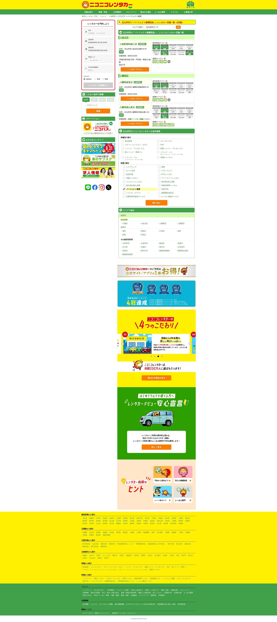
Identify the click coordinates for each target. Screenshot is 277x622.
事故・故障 (125, 595)
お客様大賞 (178, 592)
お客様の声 (188, 12)
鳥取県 (180, 521)
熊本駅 (98, 535)
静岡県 (85, 521)
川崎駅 (132, 532)
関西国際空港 (140, 544)
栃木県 (167, 518)
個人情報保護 (119, 604)
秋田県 (111, 518)
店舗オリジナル (166, 157)
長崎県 (145, 523)
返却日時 (91, 47)
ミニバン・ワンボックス (134, 148)
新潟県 (105, 521)
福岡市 (123, 227)
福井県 (125, 521)
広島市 (85, 558)
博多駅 (91, 535)
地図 (121, 52)
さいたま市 (106, 555)
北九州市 (121, 16)
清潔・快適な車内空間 (128, 592)
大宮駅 (138, 532)
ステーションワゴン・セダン (136, 145)
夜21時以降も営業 (133, 185)
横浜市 (115, 555)
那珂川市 (144, 251)
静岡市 (143, 555)
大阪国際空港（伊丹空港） (156, 544)
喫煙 (106, 79)
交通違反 (134, 595)
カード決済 (130, 171)
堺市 (177, 555)
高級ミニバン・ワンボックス (171, 148)
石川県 (118, 521)
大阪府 (132, 521)
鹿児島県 (173, 523)
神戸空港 (171, 544)
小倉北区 (124, 37)
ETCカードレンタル (113, 578)
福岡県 (113, 16)
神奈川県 (139, 518)
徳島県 (105, 523)
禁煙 (163, 167)
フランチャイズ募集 (106, 604)
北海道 (85, 518)
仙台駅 (91, 532)
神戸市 (184, 555)
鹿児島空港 (94, 546)
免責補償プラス (155, 578)
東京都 (132, 518)
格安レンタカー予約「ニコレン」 (95, 16)
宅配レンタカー (132, 178)
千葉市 (98, 555)
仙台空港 (95, 544)
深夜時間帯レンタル (169, 185)
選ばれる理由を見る (156, 378)
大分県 (159, 523)
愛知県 (187, 518)
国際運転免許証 (167, 193)
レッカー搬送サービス (170, 196)
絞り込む (156, 203)
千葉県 (154, 518)
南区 (179, 231)
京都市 (165, 555)
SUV (162, 145)
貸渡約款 (153, 595)
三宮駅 (180, 532)
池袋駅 (105, 532)
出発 (89, 30)
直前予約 (164, 189)
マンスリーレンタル (134, 182)
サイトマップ (143, 595)
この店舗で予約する (135, 69)
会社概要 (86, 604)
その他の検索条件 (93, 67)
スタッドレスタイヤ (184, 578)
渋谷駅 (111, 532)
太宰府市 (181, 247)
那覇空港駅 (106, 535)
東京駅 (118, 532)
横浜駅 (125, 532)
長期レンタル (127, 578)
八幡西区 (124, 76)
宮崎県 (165, 523)
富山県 (111, 521)
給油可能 (129, 174)
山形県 (118, 518)
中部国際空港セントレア (125, 544)
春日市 (162, 247)
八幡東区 (162, 223)
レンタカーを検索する (98, 85)
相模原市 (129, 555)
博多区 (143, 231)
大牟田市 (125, 243)
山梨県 (180, 518)
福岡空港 (86, 546)
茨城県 (160, 518)
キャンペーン (131, 12)
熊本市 (106, 558)
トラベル (174, 12)
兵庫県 (138, 521)
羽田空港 (112, 544)
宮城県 (105, 518)
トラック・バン (166, 152)
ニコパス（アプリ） (134, 193)
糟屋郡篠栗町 (164, 251)
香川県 (111, 523)
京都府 (145, 521)
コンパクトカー (166, 141)
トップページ (87, 590)
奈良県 (167, 521)
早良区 (143, 235)
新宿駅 (98, 532)
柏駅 (153, 532)
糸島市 (125, 251)
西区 (124, 235)
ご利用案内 (117, 12)
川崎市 (121, 555)
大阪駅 (167, 532)
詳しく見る (156, 447)
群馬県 (174, 518)
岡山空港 (179, 544)
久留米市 (144, 243)
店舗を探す (88, 12)
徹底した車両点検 (144, 592)
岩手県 (98, 518)
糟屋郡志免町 (183, 251)
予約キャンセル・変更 (101, 595)
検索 (178, 27)
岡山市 (190, 555)
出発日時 (90, 39)
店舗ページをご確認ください (139, 119)
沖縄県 (180, 523)
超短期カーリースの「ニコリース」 (124, 613)
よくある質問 (160, 12)
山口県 (98, 523)
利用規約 (162, 595)
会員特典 (86, 592)
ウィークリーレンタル (170, 178)
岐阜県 (91, 521)
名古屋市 (158, 555)
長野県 (98, 521)
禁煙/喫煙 (86, 76)
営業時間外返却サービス (135, 196)
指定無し (89, 79)
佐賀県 (138, 523)
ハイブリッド (131, 167)
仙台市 (91, 555)
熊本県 (152, 523)
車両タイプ (91, 57)
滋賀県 (152, 521)
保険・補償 (115, 595)
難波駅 (174, 532)
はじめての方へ (99, 590)
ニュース (94, 604)
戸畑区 (125, 223)
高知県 (125, 523)
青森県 (91, 518)
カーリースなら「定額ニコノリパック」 (96, 613)
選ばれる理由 (145, 12)
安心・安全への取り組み (110, 592)
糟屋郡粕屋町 (127, 254)
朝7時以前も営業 (168, 182)
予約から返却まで (137, 590)
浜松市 (150, 555)
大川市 (125, 247)
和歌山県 (160, 521)
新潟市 (136, 555)
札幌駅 (85, 532)
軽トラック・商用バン (133, 152)
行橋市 (143, 247)
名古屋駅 (160, 532)
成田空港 (104, 544)
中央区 (162, 231)
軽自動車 (128, 141)
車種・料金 (103, 12)
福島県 (125, 518)
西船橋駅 (146, 532)
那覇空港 (104, 546)
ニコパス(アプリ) (97, 581)
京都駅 (187, 532)
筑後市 (180, 243)
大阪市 (172, 555)
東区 (124, 231)
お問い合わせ (87, 595)
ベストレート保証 (122, 590)
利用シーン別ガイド (152, 590)
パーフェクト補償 (133, 189)
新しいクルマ (157, 592)
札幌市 (85, 555)
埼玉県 (147, 518)
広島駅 (85, 535)
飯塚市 (162, 243)
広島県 (91, 523)
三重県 (174, 521)
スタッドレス (166, 171)
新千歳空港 (86, 544)
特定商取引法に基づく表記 (166, 604)
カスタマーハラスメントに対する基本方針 (140, 604)
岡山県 (85, 523)
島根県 (187, 521)
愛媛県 (118, 523)
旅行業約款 (181, 604)
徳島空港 (187, 544)
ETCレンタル (166, 174)
